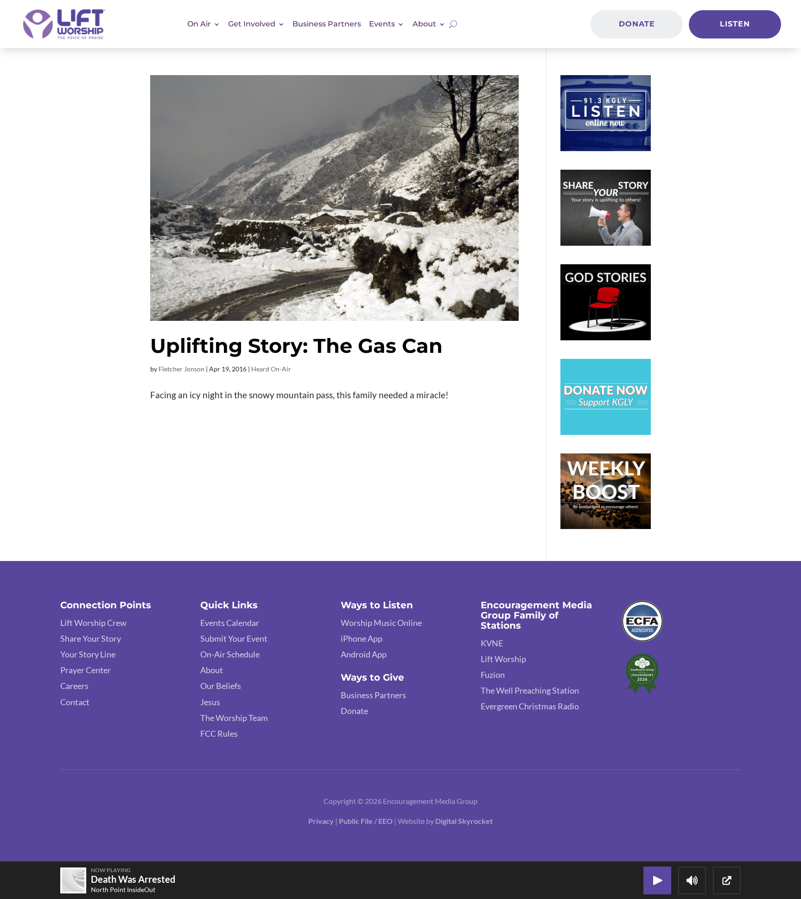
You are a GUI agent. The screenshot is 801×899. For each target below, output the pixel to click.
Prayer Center (85, 670)
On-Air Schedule (230, 654)
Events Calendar (229, 623)
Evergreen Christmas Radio (530, 706)
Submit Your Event (233, 638)
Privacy (321, 820)
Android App (364, 654)
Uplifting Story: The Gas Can (296, 345)
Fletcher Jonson (181, 369)
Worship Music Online (381, 623)
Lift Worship (503, 659)
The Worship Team (234, 718)
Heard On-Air (271, 369)
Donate (637, 23)
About (211, 670)
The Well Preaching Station (530, 690)
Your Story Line (87, 654)
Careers (74, 686)
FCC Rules (219, 733)
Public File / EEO (366, 820)
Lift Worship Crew (93, 623)
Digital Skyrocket (464, 820)
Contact (74, 702)
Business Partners (326, 23)
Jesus (210, 702)
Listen (735, 23)
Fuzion (493, 674)
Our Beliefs (220, 686)
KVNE (492, 643)
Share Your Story (90, 638)
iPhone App (361, 638)
